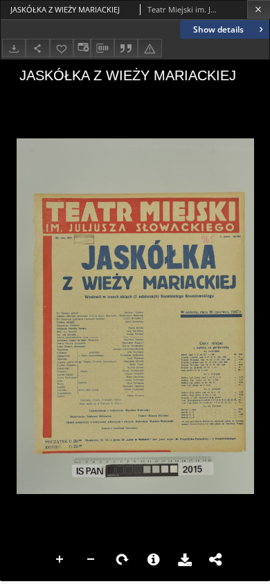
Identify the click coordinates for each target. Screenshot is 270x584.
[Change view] (81, 48)
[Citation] (126, 48)
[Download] (14, 48)
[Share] (37, 48)
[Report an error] (149, 48)
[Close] (258, 9)
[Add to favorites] (61, 48)
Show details (218, 29)
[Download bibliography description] (102, 48)
